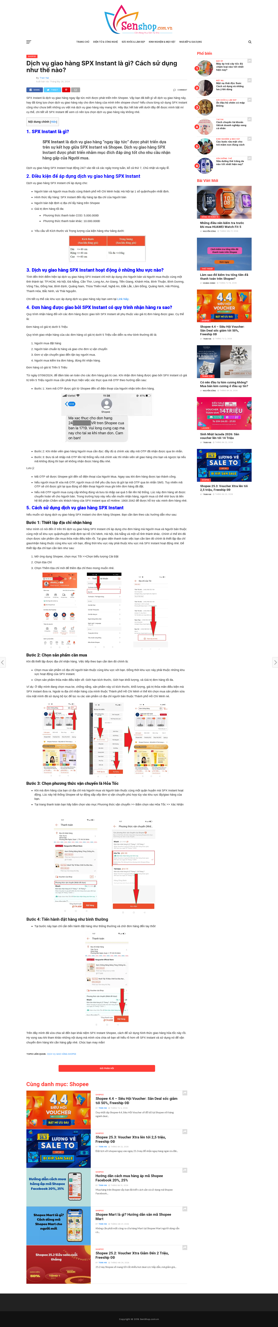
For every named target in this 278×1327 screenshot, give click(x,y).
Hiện (53, 121)
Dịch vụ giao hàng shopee (61, 1054)
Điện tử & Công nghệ (105, 42)
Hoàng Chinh (209, 283)
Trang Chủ (82, 42)
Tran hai (44, 77)
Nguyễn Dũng (209, 231)
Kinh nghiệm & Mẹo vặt (162, 42)
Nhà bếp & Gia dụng (190, 42)
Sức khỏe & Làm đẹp (133, 42)
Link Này (123, 299)
